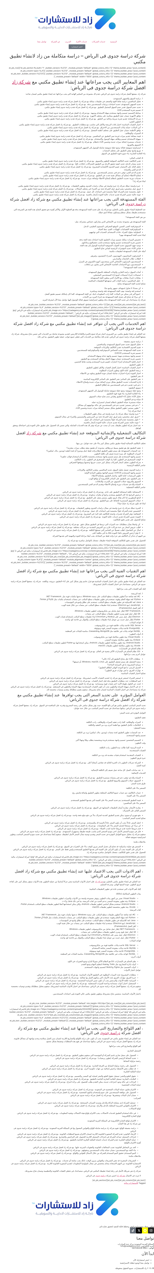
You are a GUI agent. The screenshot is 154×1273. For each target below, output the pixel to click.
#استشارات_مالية (131, 1183)
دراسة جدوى (135, 203)
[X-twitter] (139, 1230)
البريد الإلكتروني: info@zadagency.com (137, 1246)
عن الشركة (55, 41)
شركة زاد (21, 82)
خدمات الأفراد (81, 41)
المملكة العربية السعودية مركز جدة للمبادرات (136, 1244)
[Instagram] (151, 1230)
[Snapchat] (145, 1230)
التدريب (68, 41)
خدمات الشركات (98, 41)
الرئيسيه (113, 41)
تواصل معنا (41, 41)
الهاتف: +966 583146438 (143, 1248)
